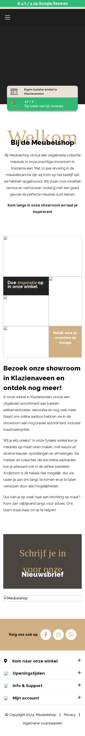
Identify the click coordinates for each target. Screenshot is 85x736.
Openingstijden (29, 673)
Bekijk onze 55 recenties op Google (65, 338)
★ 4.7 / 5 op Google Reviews (42, 3)
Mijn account (26, 698)
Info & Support (27, 685)
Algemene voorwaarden (42, 723)
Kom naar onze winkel (34, 661)
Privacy (70, 715)
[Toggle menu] (7, 17)
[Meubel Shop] (43, 17)
